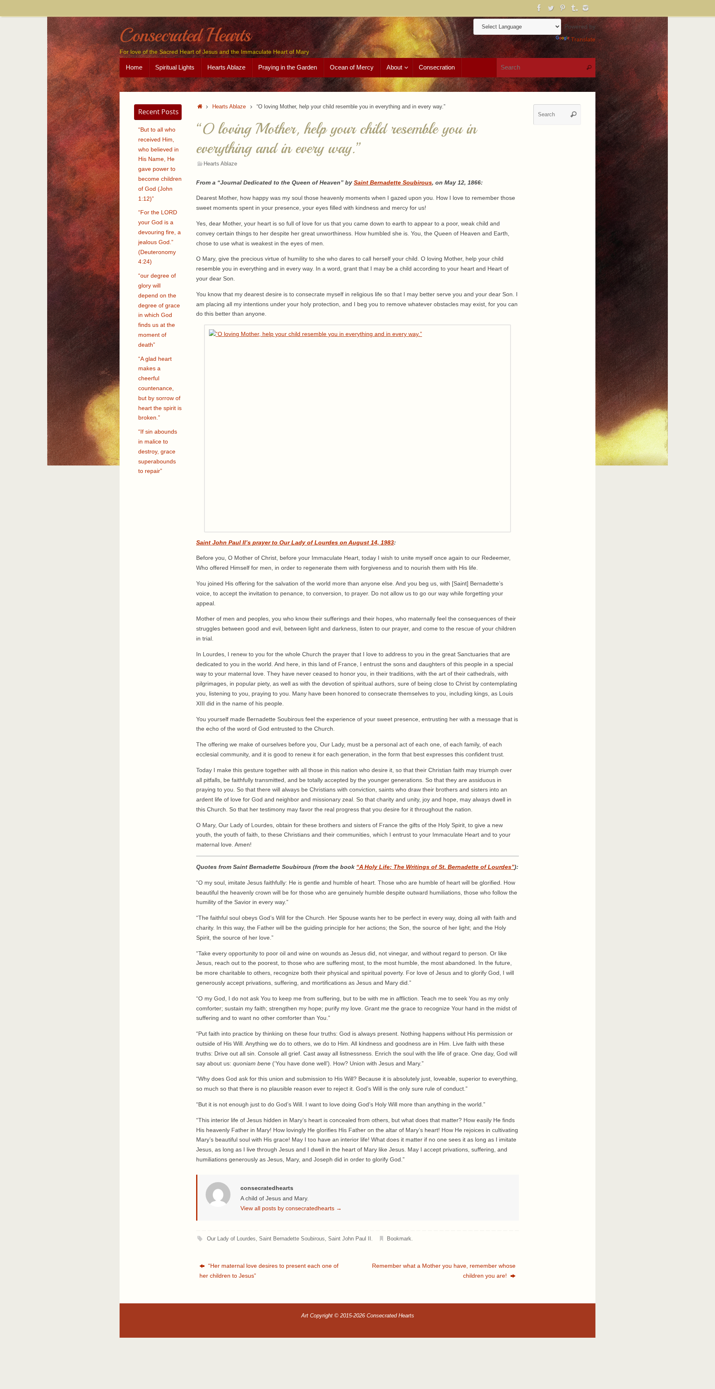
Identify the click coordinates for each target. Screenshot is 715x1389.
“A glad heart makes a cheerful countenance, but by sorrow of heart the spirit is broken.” (160, 388)
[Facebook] (539, 8)
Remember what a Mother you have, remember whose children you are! (444, 1270)
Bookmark (399, 1239)
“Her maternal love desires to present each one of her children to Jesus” (268, 1270)
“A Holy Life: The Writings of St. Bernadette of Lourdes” (435, 867)
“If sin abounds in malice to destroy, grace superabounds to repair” (157, 451)
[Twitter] (551, 8)
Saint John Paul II (349, 1239)
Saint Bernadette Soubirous (393, 182)
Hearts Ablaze (229, 107)
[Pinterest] (562, 8)
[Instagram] (585, 8)
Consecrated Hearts (185, 35)
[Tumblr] (574, 8)
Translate (583, 39)
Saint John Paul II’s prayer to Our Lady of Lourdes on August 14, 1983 (295, 542)
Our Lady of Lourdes (231, 1239)
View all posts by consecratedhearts (291, 1208)
